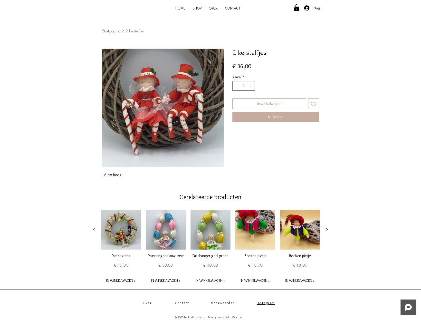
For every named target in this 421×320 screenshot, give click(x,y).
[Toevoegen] (313, 103)
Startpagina (111, 31)
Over (147, 303)
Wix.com (237, 317)
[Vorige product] (94, 230)
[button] (296, 7)
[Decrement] (236, 85)
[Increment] (251, 85)
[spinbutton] (244, 85)
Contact (182, 303)
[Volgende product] (327, 230)
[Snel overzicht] (121, 230)
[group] (210, 248)
